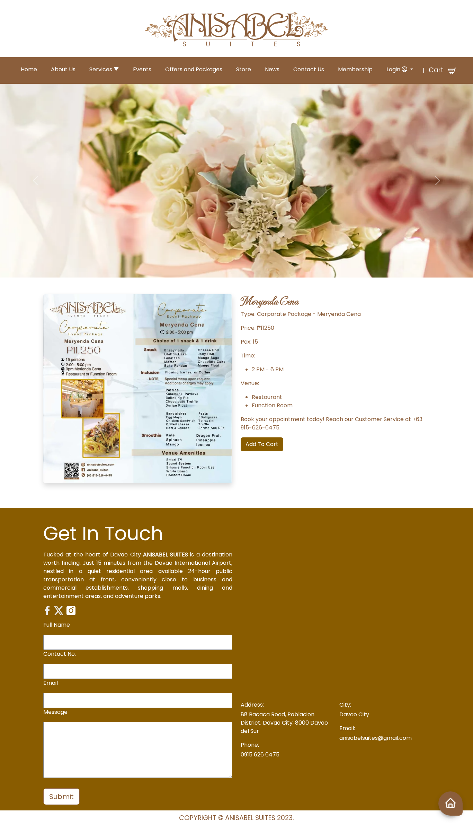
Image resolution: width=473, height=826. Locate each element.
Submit (61, 796)
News (272, 69)
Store (243, 69)
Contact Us (308, 69)
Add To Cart (262, 444)
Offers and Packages (193, 69)
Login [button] (394, 69)
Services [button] (101, 69)
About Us (63, 69)
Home (29, 69)
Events (142, 69)
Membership (355, 69)
